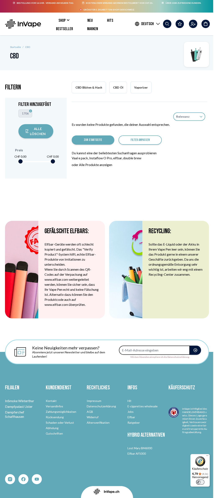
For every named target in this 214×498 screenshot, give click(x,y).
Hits (110, 20)
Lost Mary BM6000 (139, 448)
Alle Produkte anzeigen (95, 165)
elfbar (117, 158)
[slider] (20, 161)
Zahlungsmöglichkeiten (61, 411)
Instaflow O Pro (100, 158)
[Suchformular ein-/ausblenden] (167, 24)
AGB (90, 411)
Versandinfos (54, 406)
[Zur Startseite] (23, 24)
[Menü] (207, 456)
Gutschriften (54, 433)
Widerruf (92, 417)
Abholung (52, 428)
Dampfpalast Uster (19, 406)
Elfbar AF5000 (136, 453)
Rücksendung (55, 417)
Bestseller (64, 28)
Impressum (94, 401)
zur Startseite (93, 140)
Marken (92, 28)
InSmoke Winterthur (19, 401)
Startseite (15, 47)
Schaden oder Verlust (60, 422)
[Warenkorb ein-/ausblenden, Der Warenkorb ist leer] (205, 24)
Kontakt (51, 401)
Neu (90, 20)
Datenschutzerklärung (101, 406)
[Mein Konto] (193, 24)
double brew (132, 158)
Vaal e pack (80, 158)
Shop (62, 20)
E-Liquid (169, 244)
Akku (192, 244)
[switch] (200, 482)
